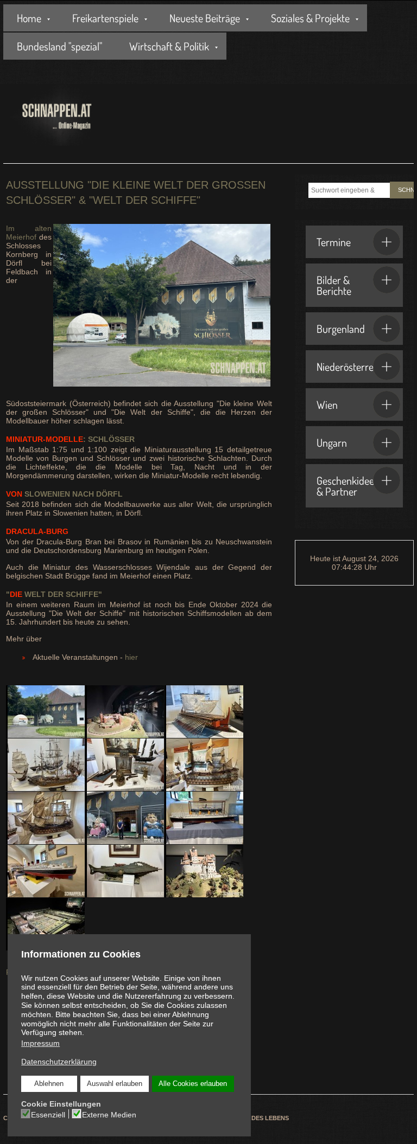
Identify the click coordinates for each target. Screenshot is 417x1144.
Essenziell (48, 1115)
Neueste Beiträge (204, 18)
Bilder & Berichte (334, 285)
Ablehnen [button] (49, 1084)
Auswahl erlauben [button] (114, 1084)
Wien (327, 404)
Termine (334, 242)
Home (29, 18)
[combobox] (349, 190)
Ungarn (332, 442)
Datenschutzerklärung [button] (59, 1061)
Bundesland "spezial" (59, 46)
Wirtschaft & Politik (169, 46)
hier (131, 657)
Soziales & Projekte (310, 18)
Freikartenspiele (105, 18)
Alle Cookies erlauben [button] (193, 1084)
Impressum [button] (40, 1043)
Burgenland (341, 329)
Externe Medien (109, 1115)
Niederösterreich (351, 366)
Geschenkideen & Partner (348, 485)
